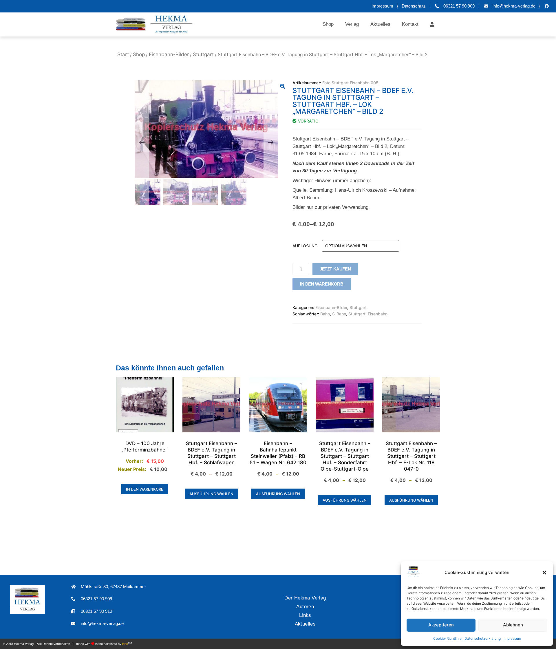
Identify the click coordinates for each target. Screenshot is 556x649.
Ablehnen (513, 625)
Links (305, 615)
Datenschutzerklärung (482, 638)
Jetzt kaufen (335, 268)
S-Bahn (339, 313)
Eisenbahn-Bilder (169, 54)
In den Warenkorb (321, 283)
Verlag (352, 24)
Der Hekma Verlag (305, 598)
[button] (544, 572)
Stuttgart (203, 54)
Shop (328, 24)
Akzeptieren (441, 625)
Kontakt (410, 24)
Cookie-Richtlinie (447, 638)
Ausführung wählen (211, 493)
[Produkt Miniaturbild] (282, 86)
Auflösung (305, 246)
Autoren (305, 606)
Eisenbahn (377, 313)
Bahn (325, 313)
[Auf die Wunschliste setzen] (357, 285)
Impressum (512, 638)
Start (123, 54)
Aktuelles (380, 24)
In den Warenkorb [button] (145, 489)
